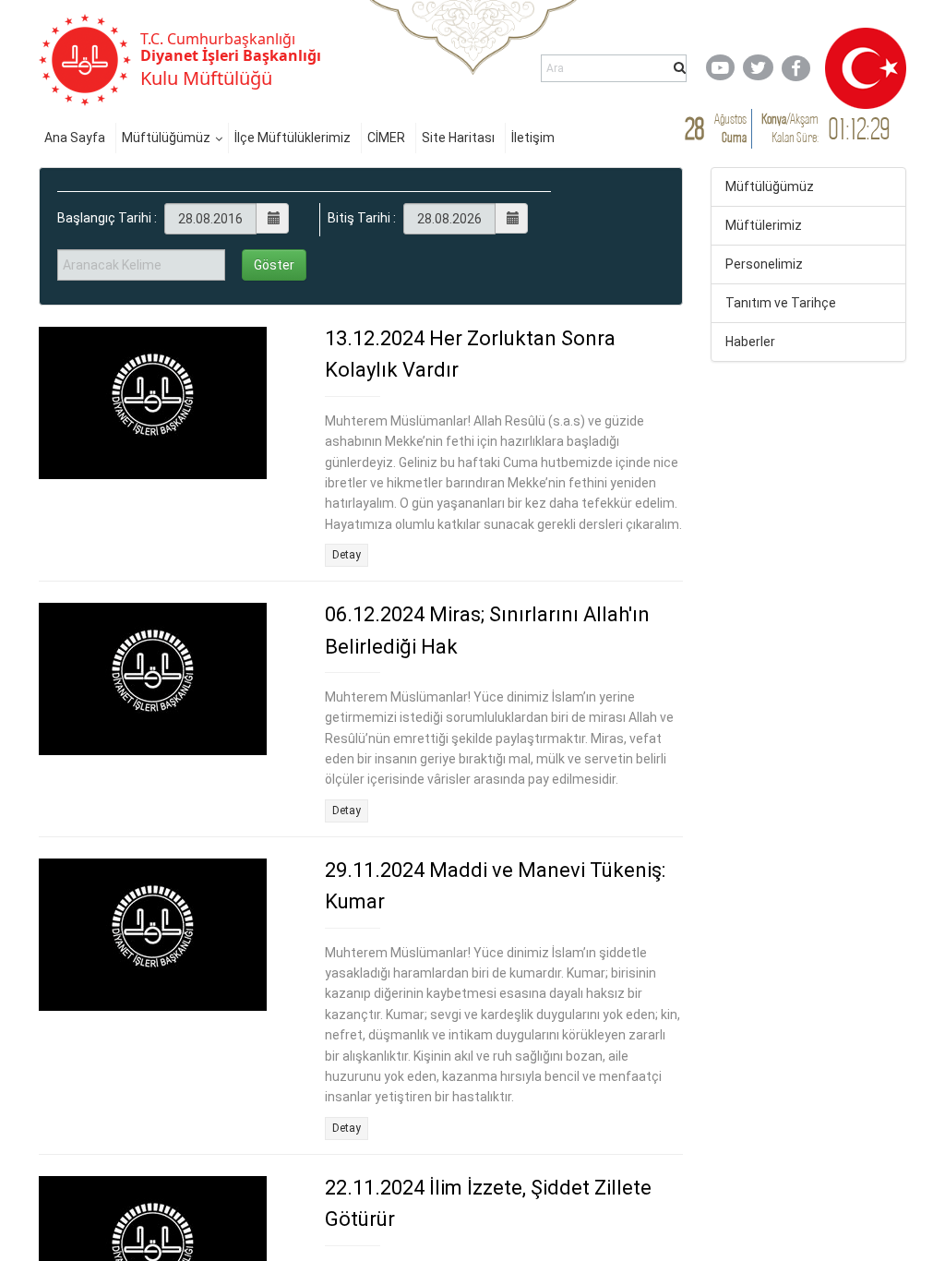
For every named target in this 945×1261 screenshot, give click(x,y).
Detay (346, 554)
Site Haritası (458, 137)
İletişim (533, 137)
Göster (274, 265)
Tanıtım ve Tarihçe (780, 302)
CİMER (386, 137)
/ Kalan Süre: (790, 128)
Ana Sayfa (74, 137)
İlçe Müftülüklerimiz (292, 137)
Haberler (750, 341)
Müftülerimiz (763, 225)
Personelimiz (764, 264)
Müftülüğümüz (166, 137)
